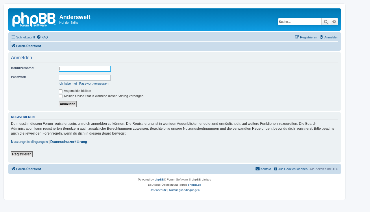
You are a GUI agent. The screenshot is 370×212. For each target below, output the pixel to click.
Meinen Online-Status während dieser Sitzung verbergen (103, 96)
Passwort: (18, 77)
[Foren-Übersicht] (34, 19)
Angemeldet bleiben (77, 90)
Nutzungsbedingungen (29, 142)
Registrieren (22, 154)
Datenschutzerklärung (68, 142)
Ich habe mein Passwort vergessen (83, 83)
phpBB (159, 179)
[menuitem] (42, 37)
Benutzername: (22, 68)
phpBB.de (194, 184)
